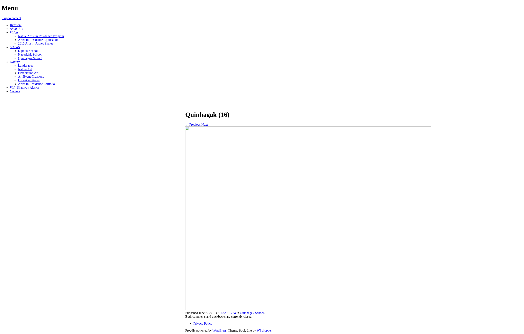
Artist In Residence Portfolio (36, 84)
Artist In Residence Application (38, 39)
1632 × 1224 (227, 313)
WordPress (219, 330)
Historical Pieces (29, 80)
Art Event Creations (31, 76)
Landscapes (25, 65)
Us (16, 28)
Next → (206, 124)
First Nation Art (28, 73)
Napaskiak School (30, 54)
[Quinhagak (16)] (308, 309)
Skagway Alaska (24, 87)
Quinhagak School (30, 58)
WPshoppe (264, 330)
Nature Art (25, 69)
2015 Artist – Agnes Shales (35, 43)
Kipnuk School (28, 51)
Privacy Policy (202, 323)
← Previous (193, 124)
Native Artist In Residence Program (41, 36)
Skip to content (11, 18)
